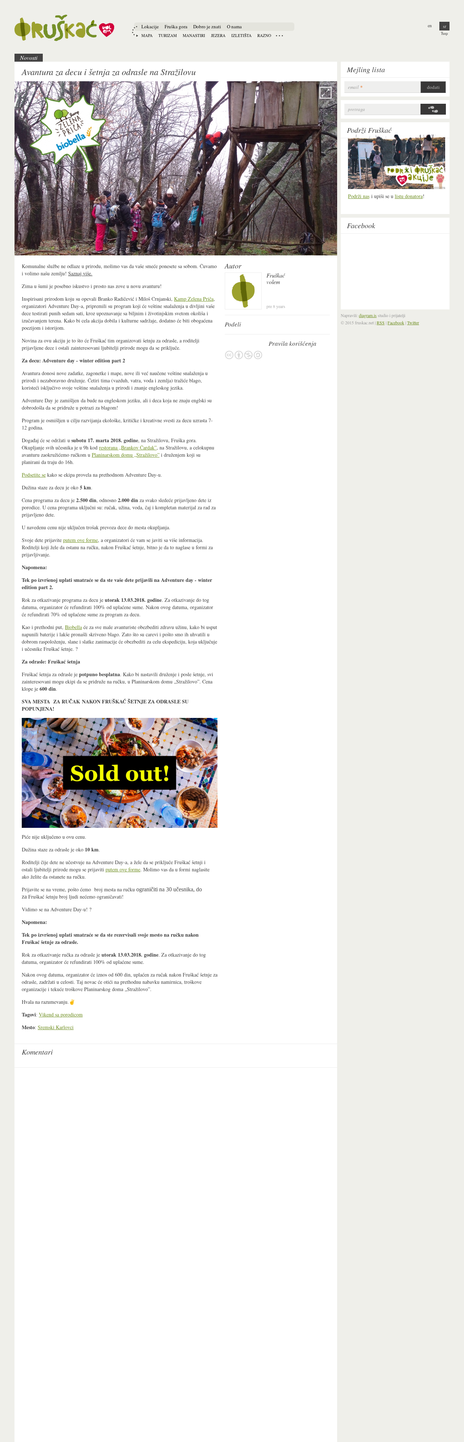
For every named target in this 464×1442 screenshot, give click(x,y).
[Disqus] (176, 1162)
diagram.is (368, 315)
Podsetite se (34, 474)
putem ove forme (80, 540)
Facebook (361, 225)
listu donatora (409, 196)
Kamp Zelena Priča (194, 298)
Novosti (28, 57)
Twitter (413, 322)
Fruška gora (176, 26)
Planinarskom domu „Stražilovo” (126, 454)
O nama (234, 26)
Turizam (167, 35)
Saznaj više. (80, 273)
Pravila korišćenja (243, 355)
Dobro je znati (207, 26)
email (355, 87)
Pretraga (356, 109)
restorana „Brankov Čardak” (128, 447)
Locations (279, 36)
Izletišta (241, 35)
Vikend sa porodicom (61, 1014)
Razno (264, 35)
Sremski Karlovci (56, 1027)
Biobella (73, 627)
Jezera (218, 35)
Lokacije (150, 26)
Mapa (147, 35)
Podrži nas (358, 196)
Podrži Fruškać (369, 130)
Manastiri (194, 35)
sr (444, 26)
